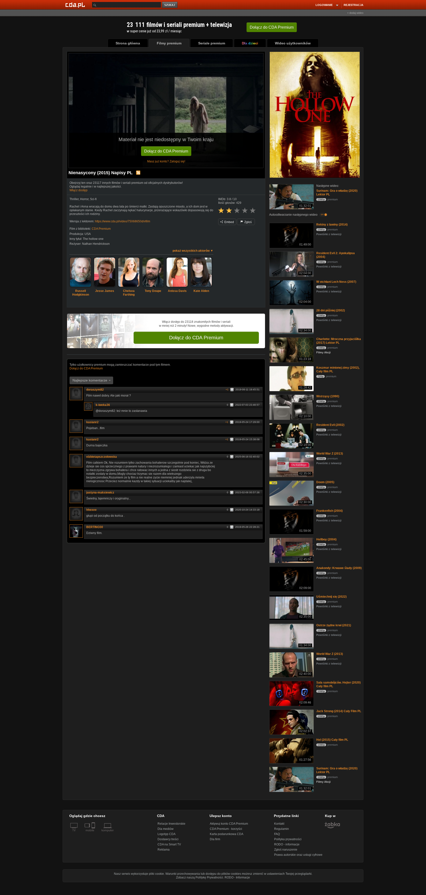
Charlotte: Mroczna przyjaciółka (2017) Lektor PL (338, 340)
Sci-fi (93, 199)
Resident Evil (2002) (330, 425)
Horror (84, 199)
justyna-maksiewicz (100, 492)
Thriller (74, 199)
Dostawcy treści (168, 839)
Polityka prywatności (288, 839)
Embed (229, 222)
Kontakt (279, 823)
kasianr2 (92, 422)
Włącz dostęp (79, 190)
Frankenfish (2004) (329, 511)
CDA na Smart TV (169, 844)
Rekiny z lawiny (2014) (332, 224)
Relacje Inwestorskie (171, 823)
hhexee (91, 510)
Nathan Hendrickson (96, 244)
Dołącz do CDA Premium (166, 151)
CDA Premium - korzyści (226, 829)
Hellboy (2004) (326, 539)
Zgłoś (248, 222)
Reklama (164, 849)
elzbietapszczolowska (101, 456)
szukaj (170, 5)
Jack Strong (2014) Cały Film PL (338, 711)
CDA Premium (101, 228)
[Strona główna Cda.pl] (76, 4)
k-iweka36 (103, 405)
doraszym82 (95, 389)
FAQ (277, 834)
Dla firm (215, 839)
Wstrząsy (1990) (327, 396)
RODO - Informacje (237, 877)
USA (88, 234)
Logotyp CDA (167, 834)
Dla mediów (166, 829)
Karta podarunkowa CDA (226, 834)
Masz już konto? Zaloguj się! (166, 161)
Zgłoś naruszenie (285, 849)
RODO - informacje (287, 844)
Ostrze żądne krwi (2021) (333, 625)
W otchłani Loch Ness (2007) (336, 282)
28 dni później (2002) (330, 310)
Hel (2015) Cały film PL (332, 740)
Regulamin (281, 829)
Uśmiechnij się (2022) (331, 596)
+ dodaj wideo (355, 12)
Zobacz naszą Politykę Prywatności (199, 877)
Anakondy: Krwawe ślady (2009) (339, 568)
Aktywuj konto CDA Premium (229, 823)
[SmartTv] (93, 833)
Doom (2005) (325, 482)
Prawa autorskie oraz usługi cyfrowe (298, 855)
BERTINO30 (94, 527)
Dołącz (272, 27)
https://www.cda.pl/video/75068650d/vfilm (122, 221)
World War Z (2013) (329, 453)
